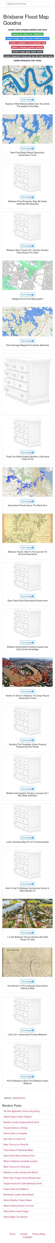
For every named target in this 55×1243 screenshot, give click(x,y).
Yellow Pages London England (18, 1116)
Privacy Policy (38, 1233)
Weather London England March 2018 (21, 1122)
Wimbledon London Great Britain (19, 1194)
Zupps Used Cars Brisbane (16, 1188)
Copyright (27, 1237)
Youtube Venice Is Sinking (15, 1127)
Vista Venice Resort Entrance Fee (19, 1155)
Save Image (26, 99)
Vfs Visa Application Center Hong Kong (22, 1111)
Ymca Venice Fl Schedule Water (18, 1150)
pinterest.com (19, 1097)
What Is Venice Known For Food (18, 1205)
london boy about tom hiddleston (27, 34)
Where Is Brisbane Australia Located (20, 1161)
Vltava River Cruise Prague (16, 1211)
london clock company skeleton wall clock (27, 29)
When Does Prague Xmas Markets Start (22, 1177)
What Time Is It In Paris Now (17, 1166)
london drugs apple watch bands (28, 51)
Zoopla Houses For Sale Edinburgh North (23, 1183)
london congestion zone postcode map (27, 42)
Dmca (12, 1233)
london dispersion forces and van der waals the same (28, 56)
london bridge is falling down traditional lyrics (27, 38)
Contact (23, 1233)
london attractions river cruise (27, 60)
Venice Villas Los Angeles (15, 1133)
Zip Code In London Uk (14, 1138)
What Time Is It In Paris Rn (16, 1144)
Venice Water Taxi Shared (15, 1216)
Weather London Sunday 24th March (21, 1172)
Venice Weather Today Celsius (18, 1200)
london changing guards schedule (27, 47)
